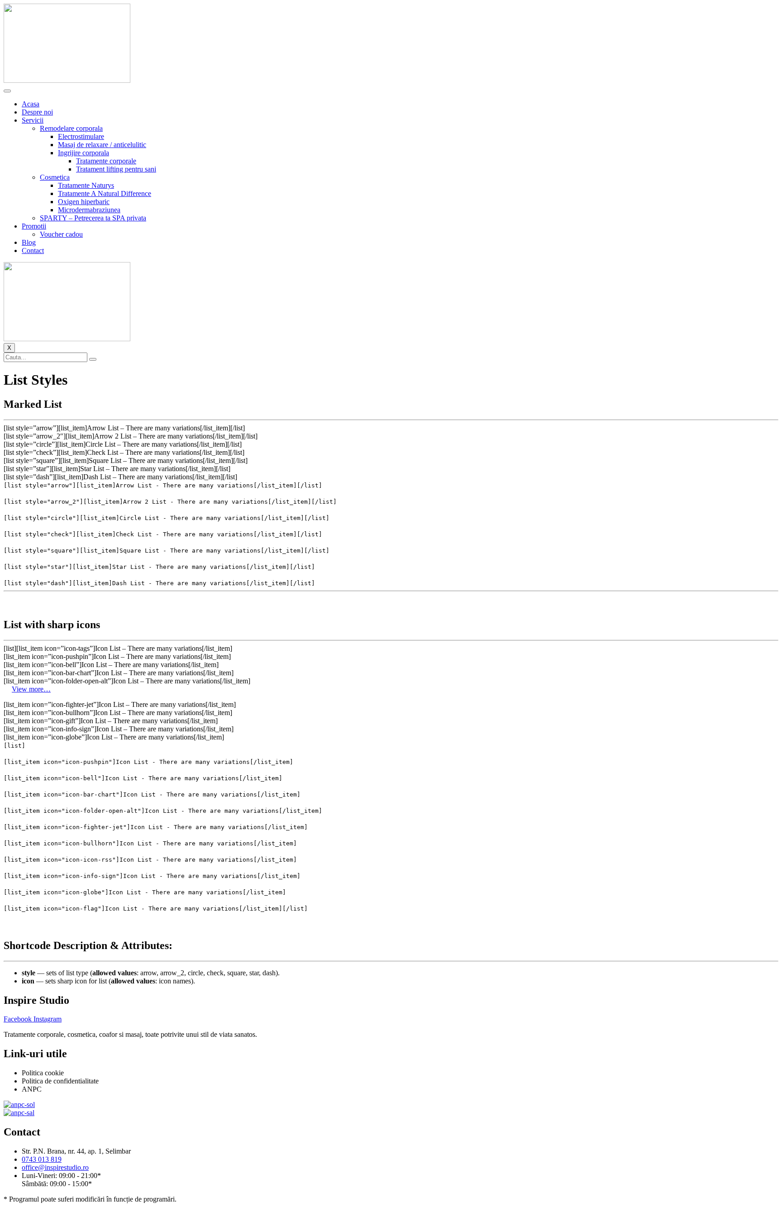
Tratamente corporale (106, 161)
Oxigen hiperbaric (84, 201)
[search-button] (92, 359)
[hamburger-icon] (7, 91)
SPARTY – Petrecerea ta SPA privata (93, 218)
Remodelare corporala (71, 128)
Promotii (34, 226)
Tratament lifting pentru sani (116, 169)
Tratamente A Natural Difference (104, 193)
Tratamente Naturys (86, 185)
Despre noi (37, 112)
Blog (29, 242)
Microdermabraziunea (89, 210)
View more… (31, 689)
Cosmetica (55, 177)
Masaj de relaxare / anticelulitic (102, 144)
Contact (33, 250)
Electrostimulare (81, 136)
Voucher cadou (61, 234)
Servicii (32, 120)
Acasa (30, 104)
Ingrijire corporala (83, 153)
